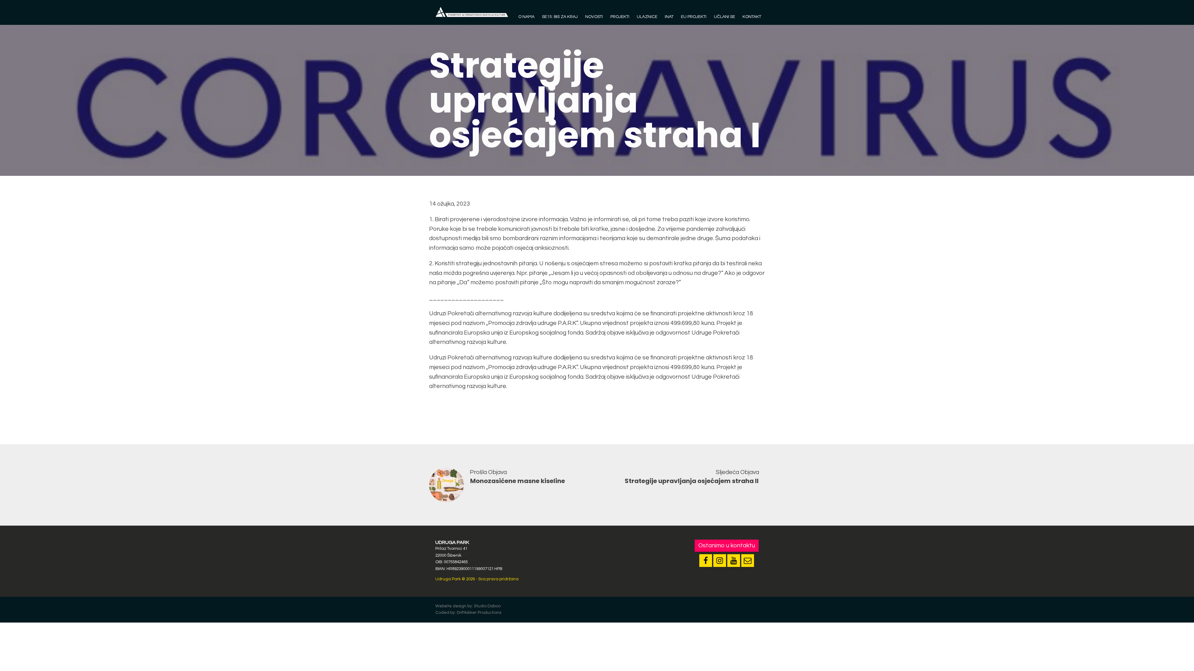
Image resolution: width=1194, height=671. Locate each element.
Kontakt (752, 17)
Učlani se (724, 17)
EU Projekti (693, 17)
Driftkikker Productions (479, 612)
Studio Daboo (487, 606)
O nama (526, 17)
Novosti (594, 17)
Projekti (619, 17)
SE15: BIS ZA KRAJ (560, 17)
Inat (669, 17)
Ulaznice (647, 17)
